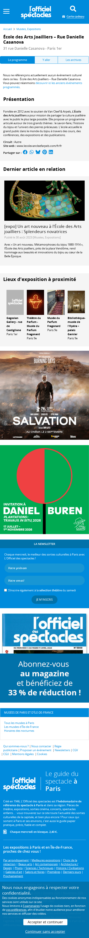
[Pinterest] (45, 153)
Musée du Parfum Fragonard (53, 322)
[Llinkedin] (51, 153)
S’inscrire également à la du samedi (42, 590)
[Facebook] (25, 153)
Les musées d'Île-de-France (21, 727)
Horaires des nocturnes (19, 731)
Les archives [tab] (73, 60)
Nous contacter (41, 746)
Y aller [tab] (46, 60)
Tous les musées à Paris (19, 723)
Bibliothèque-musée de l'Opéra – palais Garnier (76, 326)
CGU (6, 754)
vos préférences (16, 910)
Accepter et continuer (45, 922)
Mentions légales (23, 754)
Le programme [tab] (17, 60)
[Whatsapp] (31, 153)
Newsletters (62, 750)
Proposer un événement (35, 750)
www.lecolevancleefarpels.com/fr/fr (39, 146)
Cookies (42, 754)
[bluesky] (38, 153)
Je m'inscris (44, 600)
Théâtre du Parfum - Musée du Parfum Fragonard (34, 326)
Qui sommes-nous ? (16, 746)
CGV (75, 750)
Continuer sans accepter (45, 931)
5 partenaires (31, 906)
